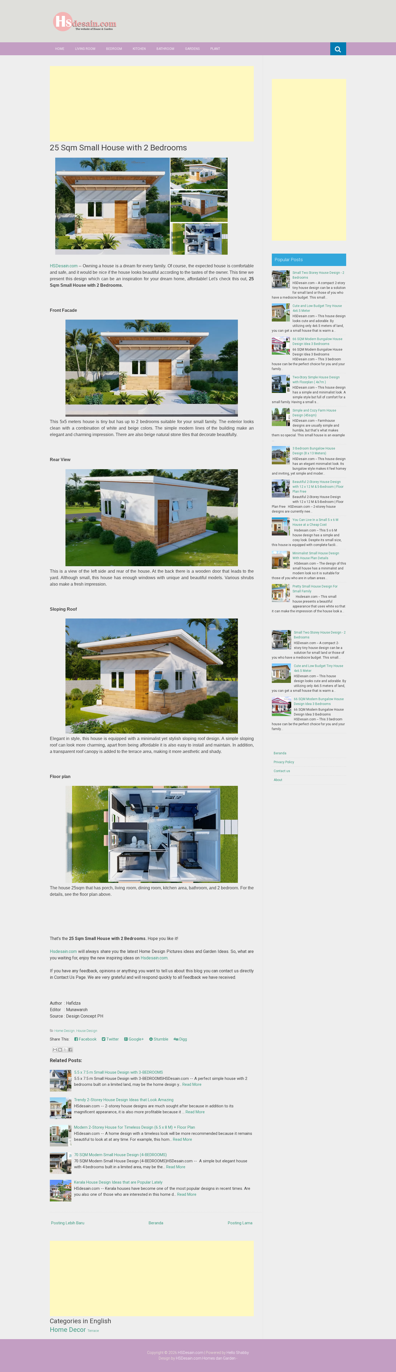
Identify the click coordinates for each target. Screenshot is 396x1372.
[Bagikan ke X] (65, 1049)
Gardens (192, 49)
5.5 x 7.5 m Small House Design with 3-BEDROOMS (118, 1072)
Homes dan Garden (218, 1358)
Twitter (112, 1039)
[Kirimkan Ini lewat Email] (55, 1049)
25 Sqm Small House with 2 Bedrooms (118, 147)
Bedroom (114, 49)
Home (59, 49)
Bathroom (165, 49)
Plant (215, 49)
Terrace (93, 1331)
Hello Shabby (238, 1352)
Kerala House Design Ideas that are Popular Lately (118, 1182)
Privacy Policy (284, 762)
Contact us (282, 771)
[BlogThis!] (60, 1049)
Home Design (64, 1031)
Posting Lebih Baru (67, 1223)
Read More (192, 1084)
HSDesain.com (64, 265)
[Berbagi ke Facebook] (70, 1049)
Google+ (136, 1039)
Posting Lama (240, 1223)
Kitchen (139, 49)
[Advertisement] (152, 103)
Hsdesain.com (63, 951)
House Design (86, 1031)
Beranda (156, 1223)
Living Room (85, 49)
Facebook (87, 1039)
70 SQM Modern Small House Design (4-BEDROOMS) (120, 1154)
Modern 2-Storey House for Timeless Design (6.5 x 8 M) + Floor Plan (134, 1127)
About (278, 780)
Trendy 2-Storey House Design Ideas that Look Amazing (123, 1099)
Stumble (160, 1039)
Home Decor (68, 1329)
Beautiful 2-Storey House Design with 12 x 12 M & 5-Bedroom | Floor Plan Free (318, 486)
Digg (182, 1039)
